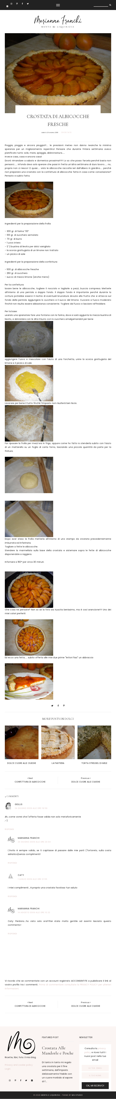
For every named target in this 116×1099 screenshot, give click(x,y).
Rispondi (9, 829)
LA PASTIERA (58, 763)
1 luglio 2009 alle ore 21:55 (32, 879)
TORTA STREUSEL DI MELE (94, 763)
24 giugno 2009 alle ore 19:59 (31, 808)
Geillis (19, 804)
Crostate (66, 132)
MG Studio (77, 1095)
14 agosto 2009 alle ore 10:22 (34, 912)
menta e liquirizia (50, 1095)
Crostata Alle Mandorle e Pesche (57, 1050)
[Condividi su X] (52, 705)
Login (8, 1068)
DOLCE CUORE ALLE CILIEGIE (21, 763)
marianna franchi (29, 837)
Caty (21, 875)
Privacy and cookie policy (19, 1064)
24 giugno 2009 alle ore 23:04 (34, 842)
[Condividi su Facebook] (58, 705)
